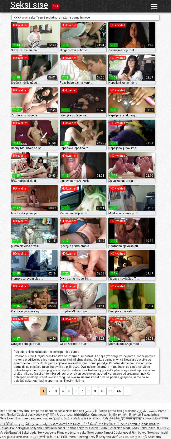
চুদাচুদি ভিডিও (49, 415)
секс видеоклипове (38, 418)
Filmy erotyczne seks (71, 432)
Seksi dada (29, 432)
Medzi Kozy (131, 428)
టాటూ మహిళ (152, 418)
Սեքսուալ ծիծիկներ (74, 415)
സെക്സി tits (63, 424)
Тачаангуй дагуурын (15, 428)
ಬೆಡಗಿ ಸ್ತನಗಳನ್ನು (111, 418)
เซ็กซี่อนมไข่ (13, 432)
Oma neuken (99, 415)
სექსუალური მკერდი (125, 415)
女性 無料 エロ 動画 (53, 437)
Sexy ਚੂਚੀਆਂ (81, 424)
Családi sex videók (29, 415)
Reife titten (8, 411)
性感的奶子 (112, 424)
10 (102, 391)
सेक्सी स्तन (118, 437)
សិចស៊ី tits (97, 424)
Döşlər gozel (123, 432)
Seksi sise (29, 5)
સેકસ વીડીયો (92, 418)
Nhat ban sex (75, 411)
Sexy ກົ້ (94, 437)
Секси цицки (98, 428)
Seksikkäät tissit (12, 418)
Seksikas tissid (157, 432)
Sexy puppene (47, 432)
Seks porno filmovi (100, 432)
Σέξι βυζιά (8, 437)
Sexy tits (23, 411)
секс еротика (130, 424)
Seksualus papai (54, 428)
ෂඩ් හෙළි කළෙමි (136, 437)
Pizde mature (150, 424)
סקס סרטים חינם (27, 437)
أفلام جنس (91, 411)
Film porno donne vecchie (47, 411)
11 (111, 391)
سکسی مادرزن (147, 411)
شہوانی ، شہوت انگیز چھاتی (33, 424)
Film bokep (139, 432)
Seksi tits (154, 437)
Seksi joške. (148, 428)
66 (119, 391)
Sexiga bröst (150, 415)
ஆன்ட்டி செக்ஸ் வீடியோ (68, 418)
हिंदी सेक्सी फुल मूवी (131, 418)
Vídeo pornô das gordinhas (117, 411)
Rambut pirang (78, 437)
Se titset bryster (77, 428)
